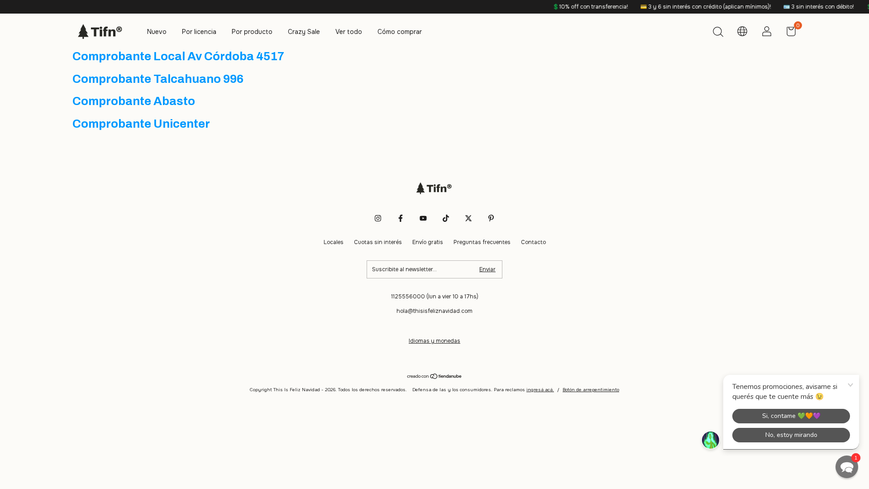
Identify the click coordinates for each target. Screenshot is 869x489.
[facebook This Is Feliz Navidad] (400, 218)
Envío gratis (427, 242)
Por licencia (199, 32)
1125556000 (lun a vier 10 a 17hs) (434, 296)
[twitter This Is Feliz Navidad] (468, 218)
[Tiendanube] (434, 377)
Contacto (533, 242)
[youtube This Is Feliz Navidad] (423, 218)
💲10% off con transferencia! (581, 6)
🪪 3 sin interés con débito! (809, 6)
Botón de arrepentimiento (591, 390)
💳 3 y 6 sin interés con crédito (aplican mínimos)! (696, 6)
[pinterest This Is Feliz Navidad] (491, 218)
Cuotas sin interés (378, 242)
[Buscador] (718, 33)
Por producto (252, 32)
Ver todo (348, 32)
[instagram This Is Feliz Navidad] (378, 218)
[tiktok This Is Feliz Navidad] (445, 218)
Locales (334, 242)
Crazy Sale (304, 32)
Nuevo (157, 32)
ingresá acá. (540, 390)
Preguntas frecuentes (482, 242)
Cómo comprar (399, 32)
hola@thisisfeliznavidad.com (434, 311)
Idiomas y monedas (434, 341)
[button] (847, 466)
